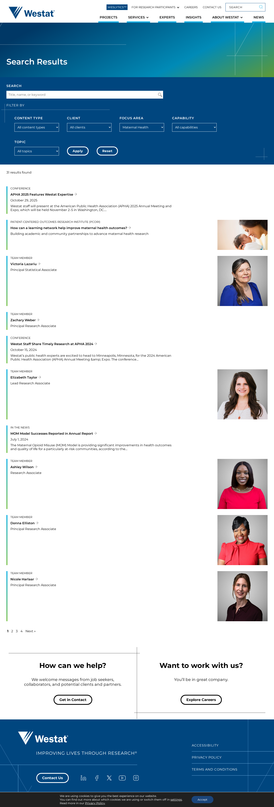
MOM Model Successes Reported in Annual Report (52, 433)
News (259, 17)
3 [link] (17, 631)
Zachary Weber (23, 320)
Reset (107, 151)
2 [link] (12, 631)
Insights (193, 17)
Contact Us (212, 7)
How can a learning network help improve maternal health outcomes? (69, 228)
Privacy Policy (207, 757)
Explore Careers (201, 700)
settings (176, 799)
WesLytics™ (117, 7)
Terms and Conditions (214, 769)
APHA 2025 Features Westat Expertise (42, 194)
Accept (202, 799)
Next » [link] (30, 631)
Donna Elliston (23, 523)
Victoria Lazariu (24, 264)
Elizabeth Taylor (24, 377)
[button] (155, 7)
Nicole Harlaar (22, 579)
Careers (191, 7)
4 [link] (21, 631)
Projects (108, 17)
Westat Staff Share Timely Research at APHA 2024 (52, 344)
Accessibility (205, 745)
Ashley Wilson (22, 467)
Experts (167, 17)
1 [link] (7, 631)
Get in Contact (72, 700)
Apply (78, 151)
